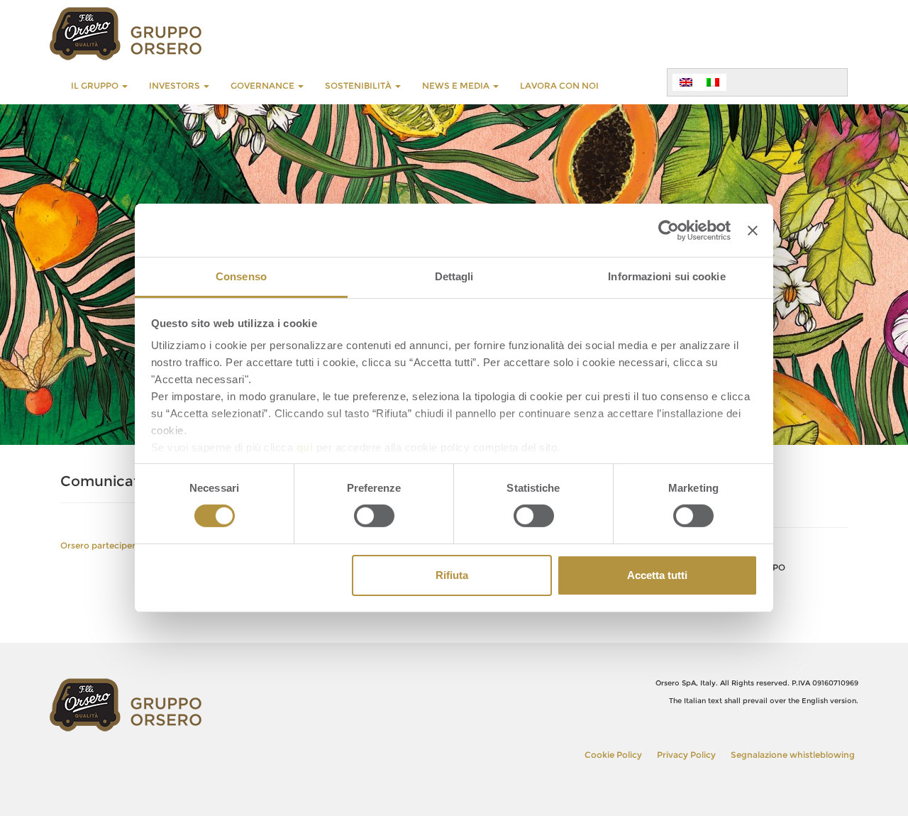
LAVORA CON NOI (559, 85)
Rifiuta (452, 575)
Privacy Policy (686, 754)
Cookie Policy (613, 754)
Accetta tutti (657, 575)
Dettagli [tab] (454, 276)
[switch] (374, 516)
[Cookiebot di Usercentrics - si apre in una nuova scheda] (669, 230)
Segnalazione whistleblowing (793, 754)
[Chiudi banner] (753, 230)
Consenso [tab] (241, 276)
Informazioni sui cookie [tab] (666, 276)
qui (305, 447)
